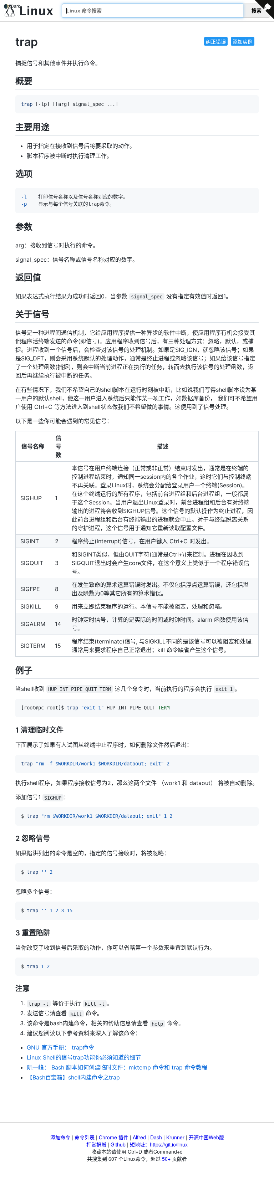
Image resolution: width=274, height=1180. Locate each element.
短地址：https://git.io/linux (159, 1144)
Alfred (139, 1137)
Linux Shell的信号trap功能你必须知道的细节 (84, 1057)
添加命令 (60, 1137)
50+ (166, 1158)
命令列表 (85, 1137)
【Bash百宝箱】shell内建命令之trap (73, 1077)
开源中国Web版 (206, 1137)
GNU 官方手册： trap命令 (60, 1047)
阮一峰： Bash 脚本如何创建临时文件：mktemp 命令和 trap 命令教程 (117, 1067)
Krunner (175, 1137)
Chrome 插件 (113, 1137)
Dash (156, 1137)
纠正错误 (216, 41)
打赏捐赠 (96, 1144)
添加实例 (243, 41)
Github (118, 1144)
